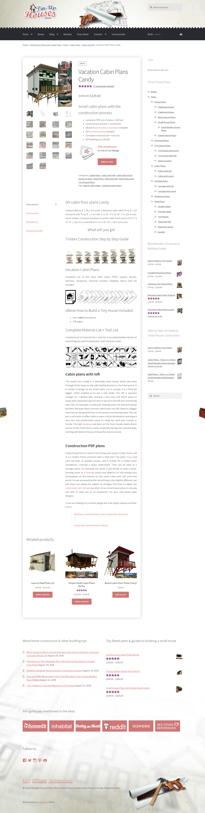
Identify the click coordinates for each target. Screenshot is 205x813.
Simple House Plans (167, 135)
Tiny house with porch (168, 150)
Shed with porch (126, 178)
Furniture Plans (161, 140)
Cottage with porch (167, 191)
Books (41, 34)
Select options (43, 594)
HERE (68, 506)
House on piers (85, 178)
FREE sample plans (107, 146)
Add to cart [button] (120, 594)
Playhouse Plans (162, 196)
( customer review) (103, 86)
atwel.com (43, 802)
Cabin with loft (88, 45)
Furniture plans (97, 131)
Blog (51, 34)
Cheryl (109, 389)
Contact (98, 34)
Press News (83, 34)
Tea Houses (163, 216)
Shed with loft (111, 178)
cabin (79, 381)
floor (129, 456)
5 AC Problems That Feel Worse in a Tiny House (51, 685)
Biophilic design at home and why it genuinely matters (54, 670)
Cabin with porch (124, 175)
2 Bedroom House (166, 107)
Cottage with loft (166, 186)
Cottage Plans (161, 181)
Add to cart (107, 161)
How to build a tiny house (106, 127)
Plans (26, 34)
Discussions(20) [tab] (34, 230)
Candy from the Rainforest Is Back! (91, 525)
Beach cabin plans (92, 185)
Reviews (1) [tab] (32, 221)
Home (25, 45)
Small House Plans (166, 122)
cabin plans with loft (76, 487)
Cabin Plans (75, 45)
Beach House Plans (167, 117)
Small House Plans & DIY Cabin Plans (46, 45)
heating (90, 472)
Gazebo (161, 232)
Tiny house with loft (167, 155)
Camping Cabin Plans (112, 185)
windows (87, 423)
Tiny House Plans (86, 182)
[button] (67, 65)
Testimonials (118, 34)
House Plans (160, 102)
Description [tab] (32, 204)
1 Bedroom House (166, 112)
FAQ (26, 781)
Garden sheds (164, 206)
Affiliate (39, 781)
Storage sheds (164, 211)
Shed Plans (98, 178)
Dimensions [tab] (32, 213)
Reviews (67, 34)
